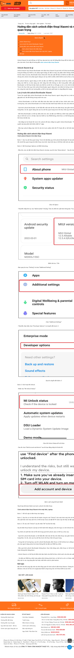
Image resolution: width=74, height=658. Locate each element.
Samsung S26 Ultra (31, 644)
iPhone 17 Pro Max (19, 644)
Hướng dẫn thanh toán (7, 617)
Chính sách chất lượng (28, 625)
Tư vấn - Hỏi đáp (45, 15)
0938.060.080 (61, 617)
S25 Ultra (47, 8)
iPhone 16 (53, 8)
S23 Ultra (67, 642)
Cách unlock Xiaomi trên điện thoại (32, 49)
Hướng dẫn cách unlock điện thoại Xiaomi (31, 46)
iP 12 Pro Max (46, 640)
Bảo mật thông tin (27, 628)
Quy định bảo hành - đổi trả (9, 625)
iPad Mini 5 (26, 642)
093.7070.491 (60, 635)
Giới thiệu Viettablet (28, 617)
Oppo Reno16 (56, 640)
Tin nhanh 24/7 (4, 15)
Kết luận (21, 54)
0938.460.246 (69, 622)
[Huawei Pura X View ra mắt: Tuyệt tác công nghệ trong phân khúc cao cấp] (53, 585)
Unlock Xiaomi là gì (24, 41)
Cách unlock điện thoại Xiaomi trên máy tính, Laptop (37, 51)
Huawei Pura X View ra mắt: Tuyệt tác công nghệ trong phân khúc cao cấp (52, 594)
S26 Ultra (41, 8)
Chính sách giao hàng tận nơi (9, 628)
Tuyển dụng (25, 620)
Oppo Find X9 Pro (37, 640)
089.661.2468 (55, 627)
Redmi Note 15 (17, 642)
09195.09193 (55, 632)
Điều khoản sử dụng (28, 623)
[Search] (30, 3)
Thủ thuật (57, 15)
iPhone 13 (33, 642)
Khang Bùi (22, 33)
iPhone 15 (59, 8)
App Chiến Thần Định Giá (29, 631)
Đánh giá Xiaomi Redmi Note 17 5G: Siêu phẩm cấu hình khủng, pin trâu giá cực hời (29, 595)
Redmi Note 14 (8, 642)
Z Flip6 (29, 640)
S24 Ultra (19, 640)
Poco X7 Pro (59, 642)
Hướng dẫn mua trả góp (8, 623)
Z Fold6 (24, 640)
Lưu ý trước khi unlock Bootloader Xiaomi (31, 44)
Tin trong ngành (17, 15)
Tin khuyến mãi (31, 15)
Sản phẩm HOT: (34, 8)
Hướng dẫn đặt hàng (7, 620)
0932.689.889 (60, 629)
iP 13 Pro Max (42, 642)
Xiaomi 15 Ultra (8, 644)
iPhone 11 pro (65, 640)
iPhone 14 (65, 8)
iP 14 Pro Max (51, 642)
